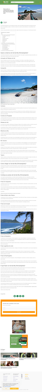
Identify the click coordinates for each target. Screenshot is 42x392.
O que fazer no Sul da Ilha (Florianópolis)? (7, 50)
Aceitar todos (14, 388)
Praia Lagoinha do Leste (6, 48)
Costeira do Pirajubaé (5, 38)
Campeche (4, 36)
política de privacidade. (8, 386)
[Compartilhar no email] (15, 296)
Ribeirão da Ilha (5, 40)
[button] (40, 2)
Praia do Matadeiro (5, 47)
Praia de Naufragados (5, 49)
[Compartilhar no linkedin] (23, 296)
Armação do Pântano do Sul (6, 35)
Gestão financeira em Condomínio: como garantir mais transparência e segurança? (9, 367)
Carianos (4, 37)
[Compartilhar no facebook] (20, 296)
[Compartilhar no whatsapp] (17, 296)
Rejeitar (6, 388)
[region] (11, 386)
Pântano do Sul (5, 39)
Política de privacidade (31, 389)
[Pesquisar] (34, 2)
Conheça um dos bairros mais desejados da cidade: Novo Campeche (10, 193)
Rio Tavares (25, 142)
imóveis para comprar (28, 286)
